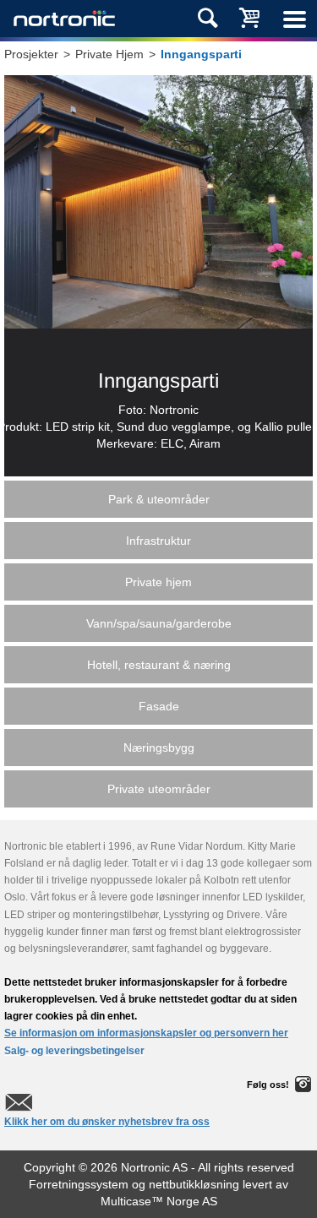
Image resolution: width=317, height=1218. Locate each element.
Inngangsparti (201, 54)
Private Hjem (109, 54)
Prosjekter (31, 54)
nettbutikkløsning (194, 1184)
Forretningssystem (78, 1184)
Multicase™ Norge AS (159, 1201)
